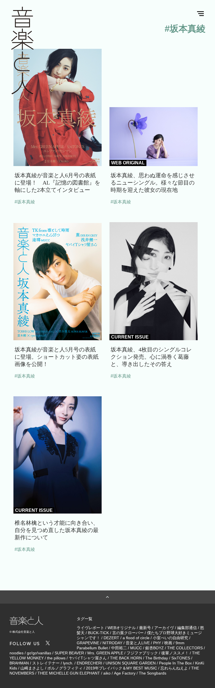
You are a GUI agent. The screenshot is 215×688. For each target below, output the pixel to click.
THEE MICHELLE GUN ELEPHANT (69, 673)
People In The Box (175, 663)
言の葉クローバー (128, 633)
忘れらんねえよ (174, 668)
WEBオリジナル (122, 627)
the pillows (56, 658)
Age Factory (124, 673)
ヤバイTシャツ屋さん (88, 658)
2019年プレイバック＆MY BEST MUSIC (121, 668)
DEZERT (111, 638)
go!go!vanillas (39, 653)
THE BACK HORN (126, 658)
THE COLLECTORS (185, 648)
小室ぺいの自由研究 (170, 638)
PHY (157, 643)
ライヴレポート (90, 627)
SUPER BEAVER (69, 653)
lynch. (68, 663)
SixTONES (180, 658)
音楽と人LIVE (138, 643)
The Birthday (156, 658)
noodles (17, 653)
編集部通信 (187, 627)
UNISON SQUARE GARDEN (131, 663)
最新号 (145, 627)
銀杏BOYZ (154, 648)
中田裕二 (119, 648)
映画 (168, 643)
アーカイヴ (164, 627)
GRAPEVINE (88, 643)
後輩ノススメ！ (175, 653)
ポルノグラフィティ (65, 668)
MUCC (136, 648)
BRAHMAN (19, 663)
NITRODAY (112, 643)
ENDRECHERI (89, 663)
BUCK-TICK (98, 633)
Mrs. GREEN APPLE (105, 653)
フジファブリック (142, 653)
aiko (107, 673)
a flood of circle (136, 638)
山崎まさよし (32, 668)
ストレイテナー (46, 663)
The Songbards (152, 673)
